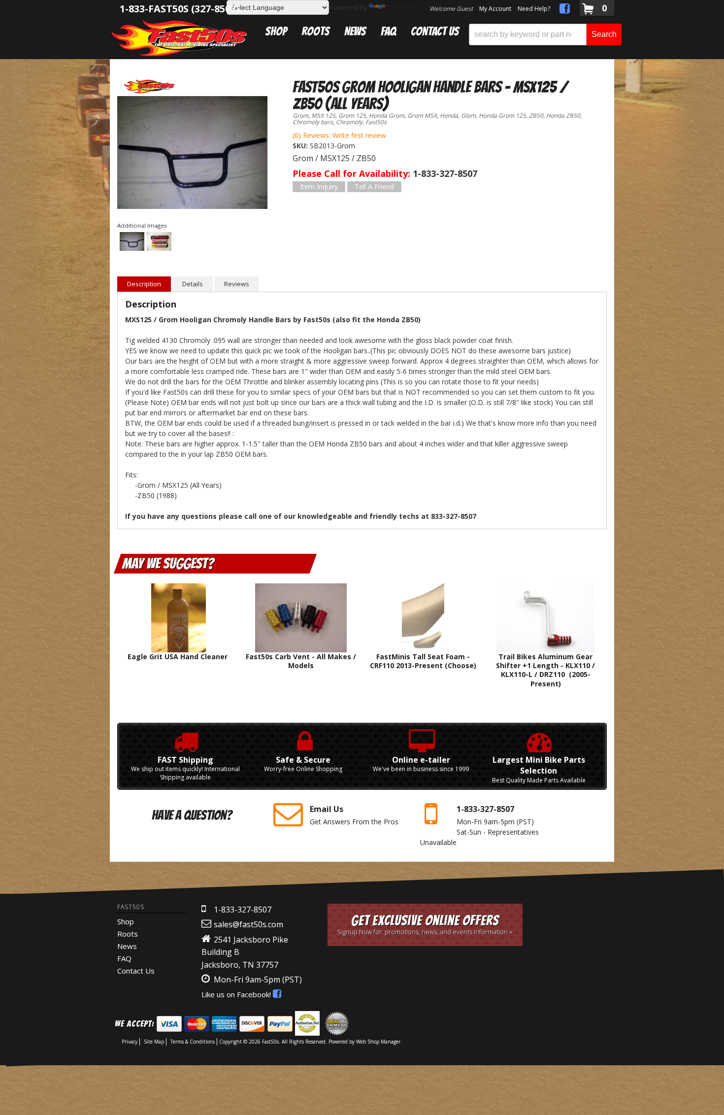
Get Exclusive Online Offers (424, 924)
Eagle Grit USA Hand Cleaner (179, 656)
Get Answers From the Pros (354, 815)
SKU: (301, 145)
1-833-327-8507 (242, 909)
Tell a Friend (374, 186)
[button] (545, 34)
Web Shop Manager (378, 1041)
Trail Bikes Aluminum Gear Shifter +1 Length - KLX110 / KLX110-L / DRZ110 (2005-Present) (545, 670)
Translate (402, 7)
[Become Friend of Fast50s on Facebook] (564, 10)
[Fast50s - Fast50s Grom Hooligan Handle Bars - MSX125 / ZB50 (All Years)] (149, 86)
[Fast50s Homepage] (179, 38)
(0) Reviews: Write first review (339, 135)
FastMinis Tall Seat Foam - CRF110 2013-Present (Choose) (423, 661)
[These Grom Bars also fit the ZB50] (192, 153)
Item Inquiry (319, 186)
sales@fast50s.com (248, 924)
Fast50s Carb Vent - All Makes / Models (301, 661)
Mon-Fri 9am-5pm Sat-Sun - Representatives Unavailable (479, 825)
